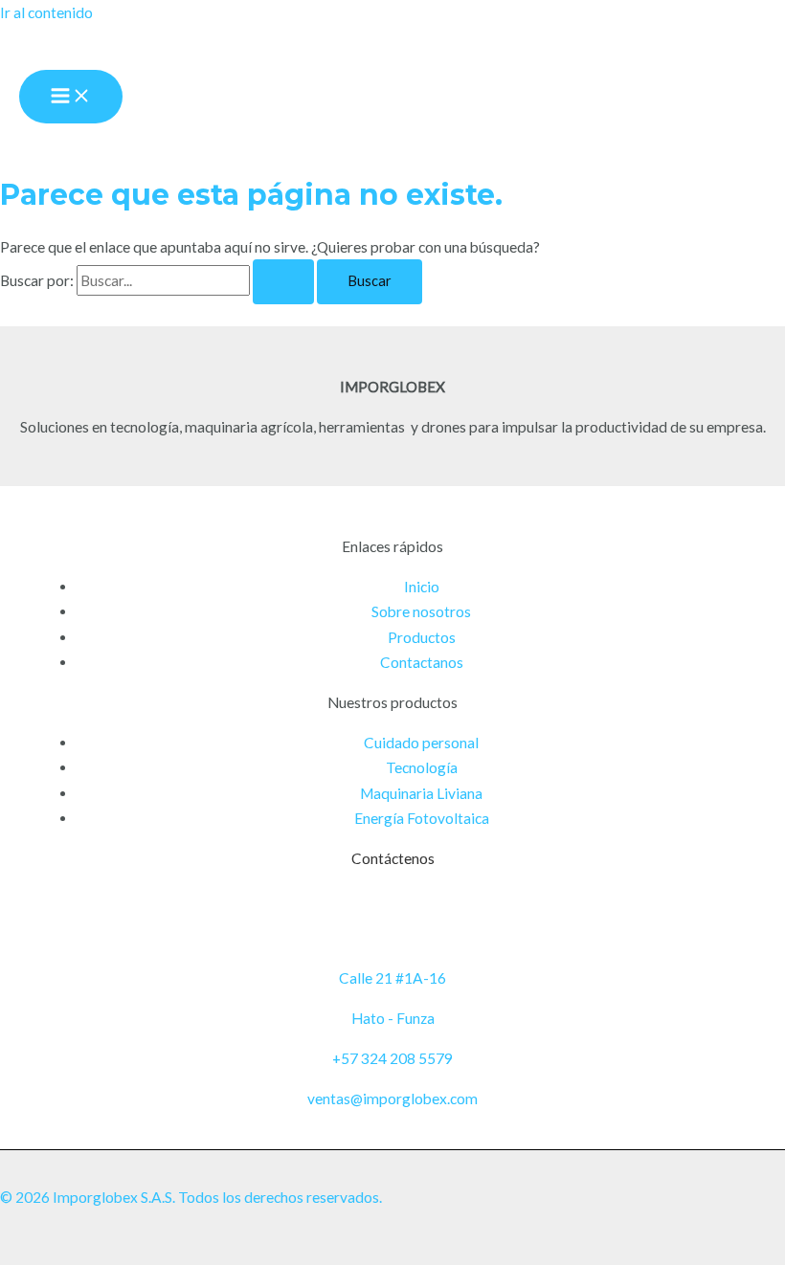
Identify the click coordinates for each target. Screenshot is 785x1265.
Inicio (421, 586)
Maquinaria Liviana (421, 793)
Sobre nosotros (421, 611)
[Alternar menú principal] (71, 97)
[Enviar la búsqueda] (283, 281)
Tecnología (422, 767)
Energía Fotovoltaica (421, 818)
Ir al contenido (46, 12)
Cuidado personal (421, 742)
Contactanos (421, 662)
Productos (422, 637)
